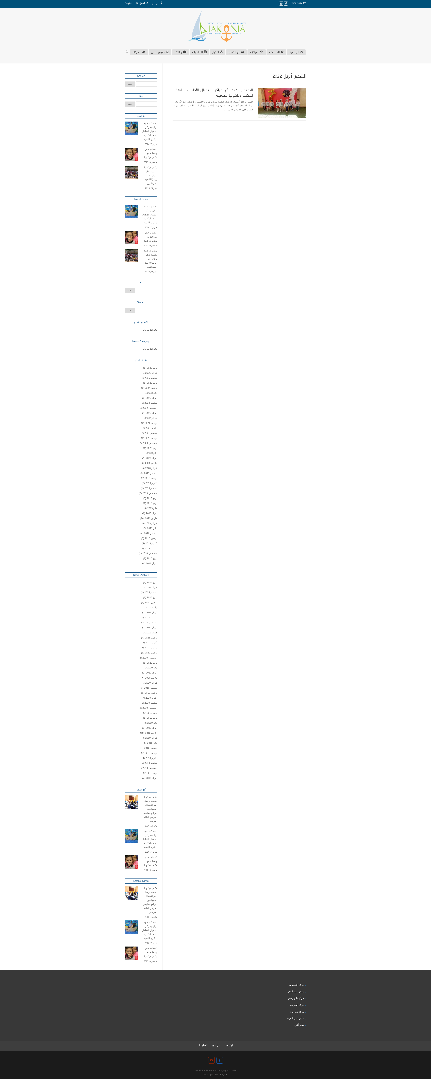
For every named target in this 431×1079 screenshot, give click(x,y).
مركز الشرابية (297, 1005)
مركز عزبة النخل (295, 991)
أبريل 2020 (151, 458)
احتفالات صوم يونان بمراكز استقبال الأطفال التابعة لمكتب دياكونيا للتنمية (149, 131)
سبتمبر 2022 (150, 402)
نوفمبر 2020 (151, 438)
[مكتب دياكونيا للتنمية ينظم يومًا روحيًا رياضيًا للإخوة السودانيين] (131, 172)
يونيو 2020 (152, 448)
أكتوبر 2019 (151, 483)
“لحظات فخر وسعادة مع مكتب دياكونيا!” (150, 153)
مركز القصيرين (296, 985)
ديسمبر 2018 (150, 533)
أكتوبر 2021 (151, 428)
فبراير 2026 (151, 373)
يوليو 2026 (152, 367)
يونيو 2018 (152, 558)
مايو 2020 (152, 453)
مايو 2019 (152, 508)
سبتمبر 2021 (150, 433)
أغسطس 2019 (149, 493)
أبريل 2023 (151, 398)
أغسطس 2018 (149, 553)
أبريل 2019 (151, 513)
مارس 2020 (151, 463)
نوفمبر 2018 (151, 538)
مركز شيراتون (297, 1011)
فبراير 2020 (151, 468)
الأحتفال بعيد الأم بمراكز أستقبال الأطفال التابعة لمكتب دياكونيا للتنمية (214, 93)
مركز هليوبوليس (296, 998)
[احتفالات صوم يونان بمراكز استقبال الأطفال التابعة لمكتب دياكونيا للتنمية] (131, 128)
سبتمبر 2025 (150, 378)
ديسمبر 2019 (150, 473)
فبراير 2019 (151, 523)
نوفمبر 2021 (151, 423)
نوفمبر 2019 (151, 478)
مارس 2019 (151, 518)
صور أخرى (299, 1025)
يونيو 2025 (152, 382)
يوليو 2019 (152, 498)
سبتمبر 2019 (150, 488)
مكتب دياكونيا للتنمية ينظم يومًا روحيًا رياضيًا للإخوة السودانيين (150, 175)
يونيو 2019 (152, 503)
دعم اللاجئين (151, 329)
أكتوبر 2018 (151, 543)
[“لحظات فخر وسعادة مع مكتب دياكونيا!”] (131, 154)
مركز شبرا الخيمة (295, 1018)
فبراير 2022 (151, 418)
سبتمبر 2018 (150, 548)
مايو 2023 (152, 393)
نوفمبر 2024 (151, 387)
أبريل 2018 (151, 563)
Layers (223, 1074)
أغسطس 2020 (149, 443)
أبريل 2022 (151, 413)
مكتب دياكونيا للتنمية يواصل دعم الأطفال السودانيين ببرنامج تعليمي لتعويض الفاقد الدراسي (150, 809)
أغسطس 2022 (149, 408)
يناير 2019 (152, 528)
